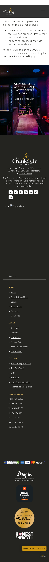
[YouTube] (31, 192)
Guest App (15, 315)
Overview (15, 328)
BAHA (13, 372)
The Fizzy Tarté (17, 368)
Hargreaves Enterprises (21, 386)
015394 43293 (25, 173)
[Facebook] (21, 192)
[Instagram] (26, 192)
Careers (14, 332)
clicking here (9, 53)
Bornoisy (15, 377)
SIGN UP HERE (24, 113)
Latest (13, 302)
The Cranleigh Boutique (21, 363)
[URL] (11, 197)
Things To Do (16, 306)
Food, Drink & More (19, 297)
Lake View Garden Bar (20, 382)
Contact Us (16, 337)
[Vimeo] (36, 192)
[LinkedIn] (11, 192)
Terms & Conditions (19, 346)
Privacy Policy (17, 342)
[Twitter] (16, 192)
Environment (16, 351)
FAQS (13, 292)
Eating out (15, 311)
